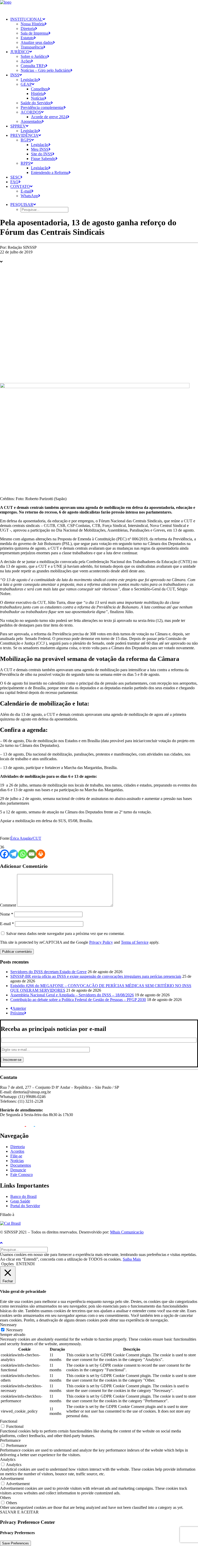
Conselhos (39, 89)
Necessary (14, 1330)
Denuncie (18, 1170)
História (37, 93)
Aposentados (31, 121)
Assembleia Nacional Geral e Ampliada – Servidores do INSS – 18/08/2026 (72, 995)
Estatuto (27, 38)
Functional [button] (8, 1421)
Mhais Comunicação (127, 1232)
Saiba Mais (132, 1259)
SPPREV (18, 126)
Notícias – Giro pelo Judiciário (45, 70)
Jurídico (19, 52)
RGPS (26, 140)
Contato (20, 186)
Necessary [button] (8, 1325)
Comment (8, 905)
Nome (6, 914)
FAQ (14, 182)
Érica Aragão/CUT (25, 838)
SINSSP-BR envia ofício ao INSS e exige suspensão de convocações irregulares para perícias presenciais (95, 976)
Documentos (20, 1165)
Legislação (29, 79)
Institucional (26, 19)
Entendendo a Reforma (50, 172)
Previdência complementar (42, 107)
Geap (26, 84)
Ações (26, 61)
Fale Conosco (21, 1174)
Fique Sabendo (43, 158)
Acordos (31, 112)
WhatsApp (29, 196)
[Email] (31, 854)
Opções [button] (7, 1264)
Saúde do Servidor (36, 103)
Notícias (37, 98)
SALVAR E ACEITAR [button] (19, 1512)
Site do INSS (41, 154)
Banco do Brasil (23, 1196)
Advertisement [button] (12, 1478)
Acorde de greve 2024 (49, 117)
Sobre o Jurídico (34, 56)
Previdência (24, 135)
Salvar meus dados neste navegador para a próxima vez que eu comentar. (65, 933)
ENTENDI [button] (25, 1264)
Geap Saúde (20, 1201)
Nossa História (33, 24)
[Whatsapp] (22, 854)
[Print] (40, 854)
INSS (14, 75)
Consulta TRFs (33, 65)
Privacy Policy (101, 942)
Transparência (32, 47)
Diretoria (28, 28)
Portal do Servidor (25, 1206)
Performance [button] (10, 1440)
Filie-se (16, 1156)
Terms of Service (134, 942)
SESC (15, 177)
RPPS (25, 163)
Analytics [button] (7, 1459)
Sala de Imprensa (34, 33)
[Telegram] (13, 854)
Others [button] (5, 1497)
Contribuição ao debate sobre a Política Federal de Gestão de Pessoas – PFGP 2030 (78, 999)
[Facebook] (4, 854)
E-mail (26, 191)
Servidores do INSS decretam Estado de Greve (48, 972)
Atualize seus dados (37, 42)
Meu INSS (39, 149)
